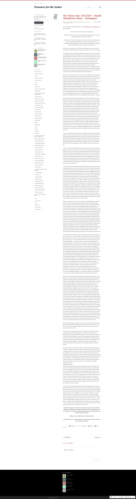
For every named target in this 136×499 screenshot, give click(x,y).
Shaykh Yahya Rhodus (39, 164)
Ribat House (37, 133)
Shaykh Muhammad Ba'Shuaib (40, 154)
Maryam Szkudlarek (38, 118)
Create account (37, 200)
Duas (36, 82)
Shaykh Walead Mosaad (39, 162)
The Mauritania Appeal (39, 172)
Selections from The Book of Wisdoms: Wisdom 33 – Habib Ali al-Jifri (40, 34)
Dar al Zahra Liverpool (39, 78)
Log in (36, 202)
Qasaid (36, 129)
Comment (97, 460)
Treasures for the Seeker (48, 6)
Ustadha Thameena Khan (39, 187)
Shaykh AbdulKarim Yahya (39, 145)
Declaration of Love (38, 80)
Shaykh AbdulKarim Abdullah (40, 143)
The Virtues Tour (69, 22)
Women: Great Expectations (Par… (42, 57)
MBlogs (36, 122)
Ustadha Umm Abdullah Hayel (40, 189)
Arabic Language (38, 71)
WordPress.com (38, 209)
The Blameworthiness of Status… (41, 54)
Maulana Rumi (37, 120)
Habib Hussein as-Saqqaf (39, 98)
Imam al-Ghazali (38, 111)
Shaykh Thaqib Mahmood (39, 160)
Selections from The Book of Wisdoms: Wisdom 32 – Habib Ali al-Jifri (40, 39)
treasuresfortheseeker (72, 21)
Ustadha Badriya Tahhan (39, 181)
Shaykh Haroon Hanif (38, 149)
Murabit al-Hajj (37, 124)
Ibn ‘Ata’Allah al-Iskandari (39, 107)
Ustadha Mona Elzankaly (39, 183)
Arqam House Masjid (38, 73)
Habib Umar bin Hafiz (38, 105)
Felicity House (37, 86)
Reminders (80, 21)
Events (36, 84)
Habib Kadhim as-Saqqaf (39, 100)
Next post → (97, 437)
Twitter (37, 27)
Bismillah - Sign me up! (38, 22)
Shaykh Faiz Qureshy (39, 147)
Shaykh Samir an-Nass (39, 156)
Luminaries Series (38, 116)
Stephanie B (69, 481)
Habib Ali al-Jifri (37, 91)
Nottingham (86, 26)
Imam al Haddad (38, 109)
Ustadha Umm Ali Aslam (39, 192)
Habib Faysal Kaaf (38, 96)
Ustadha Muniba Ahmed (39, 185)
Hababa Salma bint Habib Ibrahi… (42, 50)
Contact (41, 3)
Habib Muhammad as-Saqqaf (40, 103)
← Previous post (67, 437)
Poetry (36, 126)
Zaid (39, 53)
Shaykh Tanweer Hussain (39, 158)
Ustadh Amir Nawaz (38, 179)
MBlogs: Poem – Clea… (42, 65)
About (36, 3)
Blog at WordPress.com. (53, 497)
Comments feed (38, 207)
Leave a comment (97, 21)
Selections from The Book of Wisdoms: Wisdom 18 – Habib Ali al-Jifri (40, 43)
